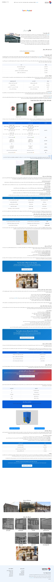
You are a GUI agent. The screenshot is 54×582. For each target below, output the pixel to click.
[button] (8, 2)
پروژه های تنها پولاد (21, 573)
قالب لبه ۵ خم (8, 530)
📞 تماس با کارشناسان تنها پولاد (27, 465)
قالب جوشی (50, 97)
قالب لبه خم (49, 92)
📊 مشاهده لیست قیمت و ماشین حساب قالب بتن (27, 376)
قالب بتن (48, 34)
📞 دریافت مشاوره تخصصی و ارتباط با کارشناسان (27, 337)
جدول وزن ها (22, 571)
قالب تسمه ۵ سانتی (46, 530)
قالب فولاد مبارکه (20, 530)
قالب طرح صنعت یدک (46, 544)
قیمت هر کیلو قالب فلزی (10, 570)
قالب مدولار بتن (11, 571)
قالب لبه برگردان (33, 544)
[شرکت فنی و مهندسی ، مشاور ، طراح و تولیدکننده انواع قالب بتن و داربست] (48, 2)
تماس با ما (22, 570)
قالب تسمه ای (11, 573)
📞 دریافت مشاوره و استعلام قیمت (27, 269)
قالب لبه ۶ (33, 530)
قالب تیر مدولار (21, 544)
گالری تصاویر (22, 572)
